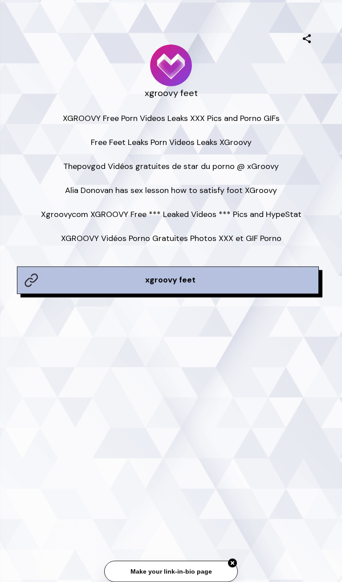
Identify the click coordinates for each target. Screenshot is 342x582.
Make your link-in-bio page (171, 572)
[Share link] (306, 37)
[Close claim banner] (232, 563)
